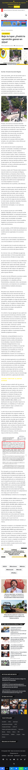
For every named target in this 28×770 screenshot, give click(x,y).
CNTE (15, 724)
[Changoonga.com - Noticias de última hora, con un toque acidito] (6, 15)
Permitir (16, 6)
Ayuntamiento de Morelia (7, 724)
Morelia (19, 569)
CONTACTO (23, 755)
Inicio (3, 30)
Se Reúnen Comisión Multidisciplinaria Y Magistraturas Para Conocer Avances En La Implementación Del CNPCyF (18, 631)
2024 (5, 566)
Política (14, 573)
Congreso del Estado (6, 726)
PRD (18, 731)
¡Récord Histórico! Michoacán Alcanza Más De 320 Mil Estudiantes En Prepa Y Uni (19, 639)
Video (23, 734)
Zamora (3, 737)
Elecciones (13, 566)
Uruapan (18, 734)
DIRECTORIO (10, 755)
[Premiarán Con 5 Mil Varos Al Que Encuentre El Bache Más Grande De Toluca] (5, 663)
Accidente (4, 721)
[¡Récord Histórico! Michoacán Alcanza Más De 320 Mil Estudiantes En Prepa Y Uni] (5, 640)
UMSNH (12, 734)
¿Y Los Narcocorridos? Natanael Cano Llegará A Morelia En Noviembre (17, 646)
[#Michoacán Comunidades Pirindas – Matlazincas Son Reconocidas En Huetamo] (14, 701)
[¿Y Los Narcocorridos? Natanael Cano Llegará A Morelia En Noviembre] (5, 647)
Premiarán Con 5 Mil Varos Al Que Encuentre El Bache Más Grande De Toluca (18, 662)
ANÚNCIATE (17, 755)
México (23, 566)
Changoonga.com (14, 753)
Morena (8, 731)
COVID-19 (15, 726)
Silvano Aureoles (5, 734)
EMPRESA (4, 755)
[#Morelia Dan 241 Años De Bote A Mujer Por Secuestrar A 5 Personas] (5, 701)
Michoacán (10, 569)
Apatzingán (15, 721)
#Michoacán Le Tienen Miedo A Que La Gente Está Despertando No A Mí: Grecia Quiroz (19, 654)
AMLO (9, 721)
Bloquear (10, 6)
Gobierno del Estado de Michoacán (9, 729)
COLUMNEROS (9, 30)
